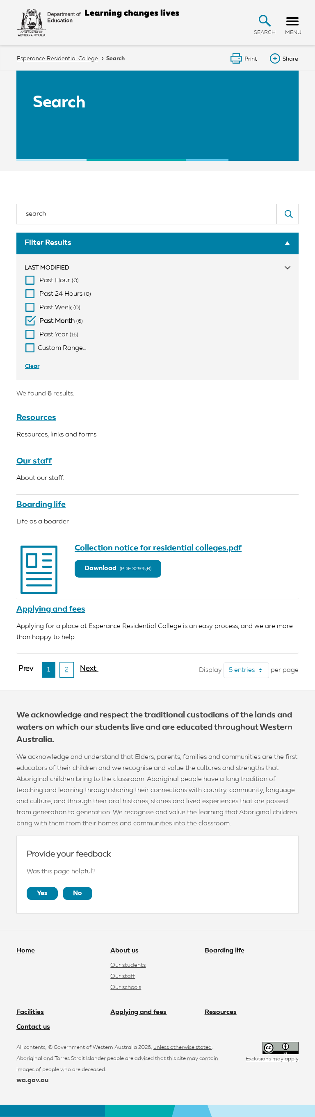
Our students (128, 965)
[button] (265, 20)
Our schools (125, 987)
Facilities (30, 1012)
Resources (36, 417)
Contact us (33, 1027)
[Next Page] (89, 672)
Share (290, 59)
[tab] (157, 268)
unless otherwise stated (182, 1047)
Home (25, 951)
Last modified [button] (47, 268)
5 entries (249, 670)
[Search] (287, 214)
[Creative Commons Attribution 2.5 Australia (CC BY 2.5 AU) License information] (280, 1048)
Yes (42, 893)
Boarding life (41, 504)
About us (124, 951)
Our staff (34, 461)
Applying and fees (50, 609)
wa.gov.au (32, 1080)
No (77, 893)
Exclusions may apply (272, 1059)
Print (250, 59)
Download (117, 568)
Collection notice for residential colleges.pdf (158, 548)
